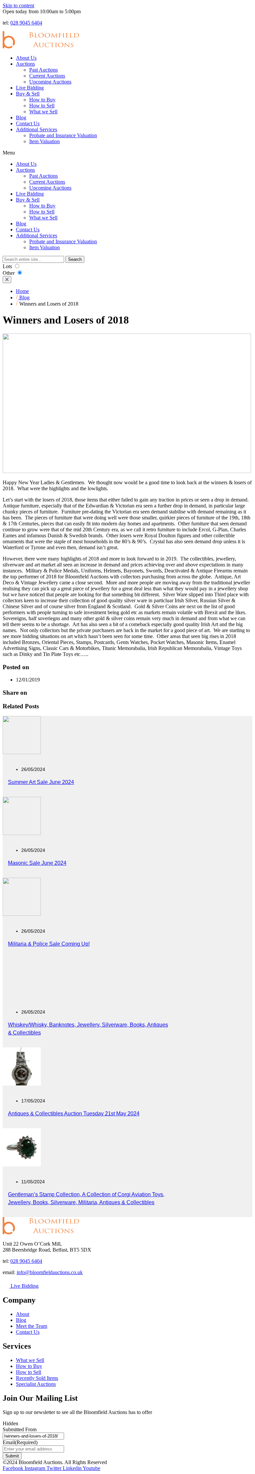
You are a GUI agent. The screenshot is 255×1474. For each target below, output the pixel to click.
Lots (8, 266)
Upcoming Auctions (50, 82)
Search (75, 259)
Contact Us (28, 123)
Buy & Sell (28, 93)
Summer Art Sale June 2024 (41, 782)
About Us (26, 58)
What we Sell (43, 111)
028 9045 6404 (26, 23)
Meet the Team (31, 1326)
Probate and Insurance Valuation (63, 135)
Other (9, 273)
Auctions (25, 64)
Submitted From (20, 1429)
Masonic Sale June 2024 (37, 863)
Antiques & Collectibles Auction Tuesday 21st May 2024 (73, 1113)
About (22, 1314)
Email (20, 1442)
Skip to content (18, 5)
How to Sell (41, 105)
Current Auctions (47, 76)
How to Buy (42, 99)
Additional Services (36, 129)
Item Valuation (44, 141)
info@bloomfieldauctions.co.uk (50, 1272)
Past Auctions (43, 70)
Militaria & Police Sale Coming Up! (49, 944)
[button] (127, 153)
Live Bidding (30, 87)
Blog (21, 117)
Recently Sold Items (37, 1378)
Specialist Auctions (36, 1384)
